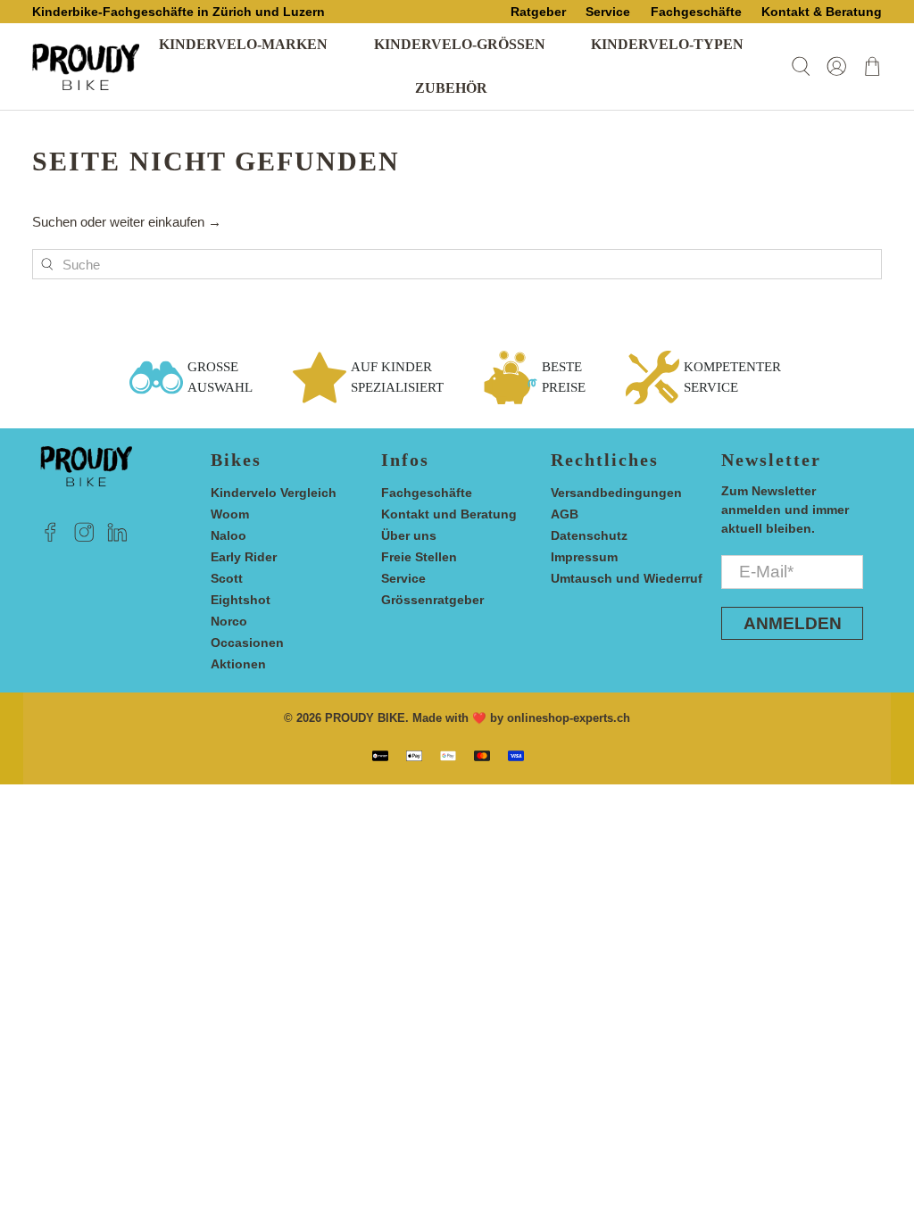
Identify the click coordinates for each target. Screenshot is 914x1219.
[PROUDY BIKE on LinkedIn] (117, 537)
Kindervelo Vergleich (274, 492)
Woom (230, 514)
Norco (229, 621)
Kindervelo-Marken (243, 44)
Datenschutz (589, 535)
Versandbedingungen (616, 492)
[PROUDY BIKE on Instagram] (84, 537)
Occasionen (247, 642)
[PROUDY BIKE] (85, 67)
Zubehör (451, 87)
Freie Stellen (419, 557)
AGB (564, 514)
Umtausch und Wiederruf (626, 578)
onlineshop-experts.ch (568, 718)
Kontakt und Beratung (449, 514)
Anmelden (793, 623)
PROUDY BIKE (365, 718)
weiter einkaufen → (165, 221)
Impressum (584, 557)
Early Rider (244, 557)
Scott (227, 578)
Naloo (228, 535)
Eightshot (240, 600)
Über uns (408, 535)
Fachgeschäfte (426, 492)
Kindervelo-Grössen (459, 44)
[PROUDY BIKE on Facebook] (50, 537)
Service (403, 578)
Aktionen (238, 664)
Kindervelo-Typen (667, 44)
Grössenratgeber (432, 600)
